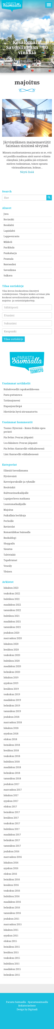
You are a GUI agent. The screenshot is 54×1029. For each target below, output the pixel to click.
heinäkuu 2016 (12, 879)
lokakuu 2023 (11, 587)
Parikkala (9, 247)
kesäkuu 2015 (11, 952)
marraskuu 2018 (13, 722)
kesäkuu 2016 (11, 885)
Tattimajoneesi (12, 400)
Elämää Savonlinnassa (16, 470)
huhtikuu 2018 (12, 761)
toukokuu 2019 (12, 694)
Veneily (8, 565)
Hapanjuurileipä (13, 406)
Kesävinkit (9, 487)
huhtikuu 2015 (12, 963)
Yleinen (8, 571)
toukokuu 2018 (12, 756)
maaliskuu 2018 (12, 767)
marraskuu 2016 (13, 857)
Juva (6, 214)
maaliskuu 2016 (12, 901)
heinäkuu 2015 (12, 946)
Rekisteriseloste (27, 1005)
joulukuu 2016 (11, 851)
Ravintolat (9, 526)
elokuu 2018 (10, 739)
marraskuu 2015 (13, 924)
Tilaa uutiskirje (13, 339)
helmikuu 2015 (12, 974)
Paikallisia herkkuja (15, 515)
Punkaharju (10, 253)
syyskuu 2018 (11, 733)
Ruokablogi (10, 537)
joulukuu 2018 (11, 716)
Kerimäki (9, 219)
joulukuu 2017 (11, 784)
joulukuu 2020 (11, 632)
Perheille (9, 521)
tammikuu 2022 (12, 610)
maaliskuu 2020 (12, 666)
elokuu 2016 (10, 873)
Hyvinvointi (10, 476)
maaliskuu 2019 (12, 700)
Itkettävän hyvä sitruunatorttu (20, 411)
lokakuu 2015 (11, 929)
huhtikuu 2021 (12, 615)
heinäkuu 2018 (12, 745)
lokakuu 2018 (11, 728)
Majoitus (8, 509)
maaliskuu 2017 (12, 834)
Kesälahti (9, 225)
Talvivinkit (10, 554)
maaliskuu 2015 (12, 969)
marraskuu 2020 (13, 638)
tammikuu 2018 (12, 778)
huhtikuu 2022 (12, 599)
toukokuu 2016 (12, 890)
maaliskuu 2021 (12, 621)
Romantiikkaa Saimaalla (17, 532)
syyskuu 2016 (11, 868)
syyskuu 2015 (11, 935)
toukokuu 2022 (12, 593)
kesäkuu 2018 (11, 750)
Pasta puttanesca (13, 394)
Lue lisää (27, 61)
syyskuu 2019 (11, 683)
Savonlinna (10, 270)
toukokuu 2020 (12, 655)
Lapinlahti (9, 230)
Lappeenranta (11, 236)
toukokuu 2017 (12, 823)
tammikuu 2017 (12, 845)
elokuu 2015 (10, 941)
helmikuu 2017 (12, 840)
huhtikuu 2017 (12, 829)
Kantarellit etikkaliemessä (29, 448)
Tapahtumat (10, 560)
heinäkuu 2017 (12, 812)
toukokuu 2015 (12, 958)
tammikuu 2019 (12, 711)
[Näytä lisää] (27, 134)
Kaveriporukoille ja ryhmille (19, 481)
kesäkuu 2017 (11, 817)
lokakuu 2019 (11, 677)
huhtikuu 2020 (12, 660)
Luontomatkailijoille (15, 504)
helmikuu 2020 (12, 672)
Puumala (8, 258)
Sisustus (8, 549)
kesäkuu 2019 (11, 688)
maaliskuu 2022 (12, 604)
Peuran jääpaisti (24, 437)
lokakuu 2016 (11, 862)
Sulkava (8, 275)
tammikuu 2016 (12, 913)
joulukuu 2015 (11, 918)
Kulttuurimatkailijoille (16, 493)
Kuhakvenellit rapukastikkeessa (21, 389)
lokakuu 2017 (11, 795)
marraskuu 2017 (13, 789)
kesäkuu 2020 (11, 649)
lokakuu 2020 (11, 644)
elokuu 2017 (10, 806)
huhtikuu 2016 (12, 896)
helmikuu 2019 (12, 705)
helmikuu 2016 (12, 907)
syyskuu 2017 (11, 801)
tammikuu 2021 (12, 627)
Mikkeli (8, 242)
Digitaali (32, 1009)
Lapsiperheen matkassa (17, 498)
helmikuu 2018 (12, 773)
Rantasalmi (10, 264)
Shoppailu (9, 543)
